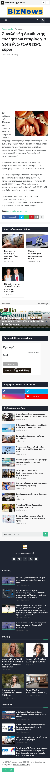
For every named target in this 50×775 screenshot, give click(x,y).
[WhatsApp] (26, 217)
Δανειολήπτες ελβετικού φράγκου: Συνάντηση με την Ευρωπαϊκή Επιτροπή (31, 625)
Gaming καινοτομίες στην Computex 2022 (31, 495)
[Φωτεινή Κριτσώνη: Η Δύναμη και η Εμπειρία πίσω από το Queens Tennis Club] (13, 650)
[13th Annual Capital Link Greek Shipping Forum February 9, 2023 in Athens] (8, 715)
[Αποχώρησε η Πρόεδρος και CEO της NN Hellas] (13, 681)
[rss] (30, 559)
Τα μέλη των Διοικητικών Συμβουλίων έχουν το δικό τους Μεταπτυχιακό (29, 472)
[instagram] (13, 396)
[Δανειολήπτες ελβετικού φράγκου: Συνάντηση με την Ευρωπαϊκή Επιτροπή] (8, 626)
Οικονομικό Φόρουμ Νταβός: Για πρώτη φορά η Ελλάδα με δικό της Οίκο (31, 449)
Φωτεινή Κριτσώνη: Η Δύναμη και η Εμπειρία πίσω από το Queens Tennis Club (12, 663)
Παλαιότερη (42, 304)
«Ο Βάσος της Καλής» (15, 2)
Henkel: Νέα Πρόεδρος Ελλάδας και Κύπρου (36, 660)
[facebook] (13, 391)
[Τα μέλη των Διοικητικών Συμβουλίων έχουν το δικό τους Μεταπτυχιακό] (8, 473)
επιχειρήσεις (22, 211)
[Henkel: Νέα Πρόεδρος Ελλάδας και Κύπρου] (37, 650)
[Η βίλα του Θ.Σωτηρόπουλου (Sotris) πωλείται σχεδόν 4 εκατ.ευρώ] (8, 428)
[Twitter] (21, 217)
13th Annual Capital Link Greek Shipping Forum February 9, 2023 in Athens (31, 714)
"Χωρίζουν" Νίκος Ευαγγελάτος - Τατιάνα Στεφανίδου (30, 506)
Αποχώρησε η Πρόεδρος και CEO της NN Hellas (12, 692)
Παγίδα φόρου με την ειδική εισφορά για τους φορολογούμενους (32, 460)
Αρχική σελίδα (7, 29)
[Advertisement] (25, 84)
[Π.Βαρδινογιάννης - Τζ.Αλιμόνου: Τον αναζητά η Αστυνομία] (13, 274)
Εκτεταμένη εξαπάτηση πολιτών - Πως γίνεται (11, 255)
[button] (43, 2)
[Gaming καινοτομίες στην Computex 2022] (8, 497)
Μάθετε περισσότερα (21, 765)
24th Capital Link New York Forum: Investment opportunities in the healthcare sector (30, 727)
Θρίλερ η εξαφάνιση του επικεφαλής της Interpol (35, 255)
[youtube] (36, 559)
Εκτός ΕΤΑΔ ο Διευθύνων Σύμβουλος (36, 691)
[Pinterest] (31, 217)
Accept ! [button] (8, 770)
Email (6, 355)
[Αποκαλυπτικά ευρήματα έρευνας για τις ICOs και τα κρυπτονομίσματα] (8, 417)
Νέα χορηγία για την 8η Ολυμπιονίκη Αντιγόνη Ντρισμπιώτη (32, 484)
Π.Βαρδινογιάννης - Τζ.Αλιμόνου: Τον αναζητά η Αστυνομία (13, 288)
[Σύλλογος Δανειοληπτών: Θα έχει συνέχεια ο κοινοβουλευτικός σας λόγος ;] (8, 581)
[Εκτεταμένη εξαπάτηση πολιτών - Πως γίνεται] (13, 241)
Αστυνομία (19, 29)
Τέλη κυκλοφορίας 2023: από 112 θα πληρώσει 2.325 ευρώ (31, 738)
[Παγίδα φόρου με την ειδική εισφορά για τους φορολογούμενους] (8, 462)
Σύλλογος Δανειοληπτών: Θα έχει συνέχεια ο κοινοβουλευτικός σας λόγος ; (30, 580)
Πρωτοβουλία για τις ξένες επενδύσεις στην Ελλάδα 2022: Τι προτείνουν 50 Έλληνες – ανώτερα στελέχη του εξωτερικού (31, 594)
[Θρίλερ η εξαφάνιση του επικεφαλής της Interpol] (37, 241)
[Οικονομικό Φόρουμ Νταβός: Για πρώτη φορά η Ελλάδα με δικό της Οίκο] (8, 450)
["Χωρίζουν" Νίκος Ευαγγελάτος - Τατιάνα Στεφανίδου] (8, 508)
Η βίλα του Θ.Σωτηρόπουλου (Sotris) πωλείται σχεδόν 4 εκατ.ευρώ (31, 426)
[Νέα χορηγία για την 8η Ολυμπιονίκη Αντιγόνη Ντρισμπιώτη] (8, 486)
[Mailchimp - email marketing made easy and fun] (17, 372)
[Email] (36, 217)
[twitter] (36, 391)
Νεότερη (6, 304)
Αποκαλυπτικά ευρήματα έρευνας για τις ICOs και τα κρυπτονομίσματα (32, 415)
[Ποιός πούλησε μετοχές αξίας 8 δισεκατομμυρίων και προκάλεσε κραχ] (8, 519)
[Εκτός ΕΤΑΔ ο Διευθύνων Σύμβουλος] (37, 681)
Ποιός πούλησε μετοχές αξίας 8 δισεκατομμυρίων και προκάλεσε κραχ (30, 518)
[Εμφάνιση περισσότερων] (41, 217)
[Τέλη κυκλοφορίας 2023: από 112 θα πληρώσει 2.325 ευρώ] (8, 740)
